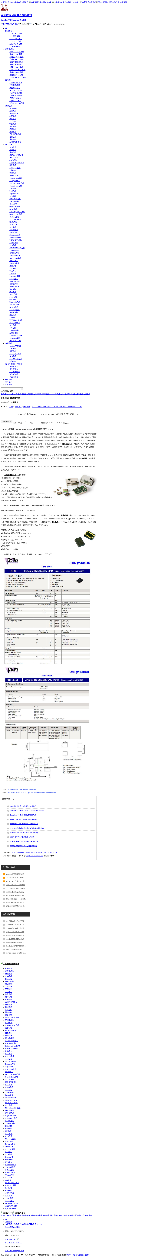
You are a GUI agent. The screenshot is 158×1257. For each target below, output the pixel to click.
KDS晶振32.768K (15, 34)
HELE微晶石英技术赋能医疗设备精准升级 (24, 824)
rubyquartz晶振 (14, 255)
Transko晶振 (13, 230)
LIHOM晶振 (14, 250)
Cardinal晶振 (14, 217)
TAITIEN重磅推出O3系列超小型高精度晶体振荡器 (27, 828)
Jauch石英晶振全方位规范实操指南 (16, 921)
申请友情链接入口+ (12, 1227)
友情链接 (8, 1222)
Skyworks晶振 (14, 338)
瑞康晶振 (12, 152)
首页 (7, 28)
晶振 (34, 1224)
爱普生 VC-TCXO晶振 (17, 77)
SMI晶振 (12, 268)
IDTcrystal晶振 (14, 181)
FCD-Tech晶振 (14, 323)
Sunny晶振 (9, 1198)
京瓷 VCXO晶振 (15, 93)
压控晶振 (12, 351)
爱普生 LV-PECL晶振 (17, 70)
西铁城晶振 (13, 114)
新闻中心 (18, 407)
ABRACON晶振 (56, 394)
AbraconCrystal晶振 (16, 163)
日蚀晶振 (12, 170)
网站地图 (108, 2)
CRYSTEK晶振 (15, 199)
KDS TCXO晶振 (15, 39)
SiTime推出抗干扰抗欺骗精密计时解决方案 (16, 902)
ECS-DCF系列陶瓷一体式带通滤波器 (16, 928)
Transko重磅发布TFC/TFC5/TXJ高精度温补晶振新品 (27, 810)
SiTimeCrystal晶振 (16, 178)
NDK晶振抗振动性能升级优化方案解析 (23, 806)
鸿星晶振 (12, 126)
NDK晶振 (13, 108)
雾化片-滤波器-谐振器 (13, 364)
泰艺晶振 (12, 121)
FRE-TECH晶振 (15, 219)
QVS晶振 (12, 292)
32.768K (39, 1224)
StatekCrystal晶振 (15, 186)
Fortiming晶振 (14, 281)
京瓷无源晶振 (14, 85)
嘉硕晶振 (12, 137)
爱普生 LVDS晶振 (16, 72)
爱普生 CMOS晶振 (16, 67)
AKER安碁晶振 (15, 142)
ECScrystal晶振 (15, 168)
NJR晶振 (8, 1196)
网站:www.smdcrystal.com (14, 1251)
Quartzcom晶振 (14, 206)
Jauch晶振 (13, 160)
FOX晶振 (12, 191)
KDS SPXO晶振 (15, 41)
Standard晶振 (14, 305)
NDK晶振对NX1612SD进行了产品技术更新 (22, 789)
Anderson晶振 (14, 310)
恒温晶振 (12, 361)
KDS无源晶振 (14, 36)
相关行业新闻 (9, 867)
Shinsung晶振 (14, 263)
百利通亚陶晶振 (15, 134)
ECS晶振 (65, 394)
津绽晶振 (12, 139)
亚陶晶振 (4, 394)
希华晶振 (12, 129)
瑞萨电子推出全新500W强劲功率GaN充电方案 (16, 885)
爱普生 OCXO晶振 (16, 57)
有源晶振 (8, 343)
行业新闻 (8, 379)
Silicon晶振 (13, 279)
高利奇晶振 (13, 157)
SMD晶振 (8, 106)
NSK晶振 (11, 394)
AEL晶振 (12, 227)
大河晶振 (12, 119)
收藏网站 (92, 2)
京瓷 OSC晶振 (14, 88)
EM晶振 (12, 317)
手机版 (15, 24)
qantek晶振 (13, 209)
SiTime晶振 (72, 394)
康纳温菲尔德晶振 (16, 155)
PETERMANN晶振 (16, 320)
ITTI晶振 (12, 266)
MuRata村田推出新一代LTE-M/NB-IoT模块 (16, 878)
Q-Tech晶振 (13, 307)
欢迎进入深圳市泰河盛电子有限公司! (15, 2)
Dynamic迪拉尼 (15, 341)
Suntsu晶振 (13, 232)
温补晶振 (12, 348)
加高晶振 (12, 132)
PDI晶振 (12, 271)
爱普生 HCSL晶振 (16, 75)
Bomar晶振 (13, 294)
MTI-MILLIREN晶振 (17, 248)
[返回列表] (6, 423)
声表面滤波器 (14, 372)
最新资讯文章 (9, 914)
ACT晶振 (12, 245)
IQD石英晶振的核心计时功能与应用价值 (16, 932)
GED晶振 (13, 299)
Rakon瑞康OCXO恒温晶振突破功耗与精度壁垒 (16, 925)
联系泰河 (8, 385)
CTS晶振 (12, 147)
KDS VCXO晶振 (15, 44)
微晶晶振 (12, 150)
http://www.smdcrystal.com (34, 856)
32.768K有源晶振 (15, 359)
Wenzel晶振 (13, 312)
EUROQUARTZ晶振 (17, 212)
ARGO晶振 (13, 333)
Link (6, 1219)
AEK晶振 (13, 196)
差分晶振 (12, 356)
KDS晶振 (8, 31)
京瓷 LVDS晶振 (15, 98)
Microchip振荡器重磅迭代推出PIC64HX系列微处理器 (16, 874)
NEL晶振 (12, 315)
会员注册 (123, 2)
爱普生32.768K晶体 (16, 52)
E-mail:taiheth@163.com (13, 1243)
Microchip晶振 (14, 276)
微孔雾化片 (13, 369)
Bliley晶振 (13, 297)
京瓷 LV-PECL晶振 (16, 103)
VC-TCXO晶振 (15, 354)
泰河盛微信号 (46, 2)
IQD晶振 (12, 274)
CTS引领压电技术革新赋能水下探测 (22, 837)
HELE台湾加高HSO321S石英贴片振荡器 (23, 846)
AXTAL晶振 (14, 330)
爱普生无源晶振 (15, 64)
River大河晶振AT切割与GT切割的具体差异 (16, 949)
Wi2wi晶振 (13, 225)
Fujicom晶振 (13, 194)
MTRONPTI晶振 (15, 240)
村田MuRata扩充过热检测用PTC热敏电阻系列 (16, 895)
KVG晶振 (13, 222)
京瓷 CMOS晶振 (15, 95)
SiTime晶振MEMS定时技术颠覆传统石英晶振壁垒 (16, 935)
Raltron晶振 (13, 243)
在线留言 (76, 2)
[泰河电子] (4, 10)
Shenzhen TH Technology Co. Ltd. (13, 20)
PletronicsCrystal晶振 (16, 183)
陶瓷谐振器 (13, 377)
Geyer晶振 (13, 204)
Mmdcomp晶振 (14, 235)
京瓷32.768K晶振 (15, 83)
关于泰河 (8, 382)
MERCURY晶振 (15, 237)
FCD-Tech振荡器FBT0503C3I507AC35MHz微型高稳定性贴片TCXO (57, 407)
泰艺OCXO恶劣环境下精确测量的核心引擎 (24, 841)
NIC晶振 (12, 289)
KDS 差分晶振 (14, 46)
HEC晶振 (12, 325)
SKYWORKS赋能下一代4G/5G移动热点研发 (16, 899)
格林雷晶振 (13, 175)
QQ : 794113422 (11, 1239)
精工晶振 (12, 111)
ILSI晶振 (12, 188)
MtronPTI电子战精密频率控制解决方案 (16, 881)
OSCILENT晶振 (15, 258)
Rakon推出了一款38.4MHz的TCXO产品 (23, 815)
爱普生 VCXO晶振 (16, 59)
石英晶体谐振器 (26, 1224)
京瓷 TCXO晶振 (15, 90)
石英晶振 (8, 145)
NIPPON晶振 (14, 286)
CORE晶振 (13, 284)
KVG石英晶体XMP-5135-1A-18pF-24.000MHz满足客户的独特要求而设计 (32, 792)
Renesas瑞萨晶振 (15, 336)
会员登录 (115, 2)
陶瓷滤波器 (13, 374)
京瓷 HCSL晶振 (15, 101)
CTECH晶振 (14, 253)
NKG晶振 (8, 1134)
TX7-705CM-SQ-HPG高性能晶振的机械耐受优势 (16, 953)
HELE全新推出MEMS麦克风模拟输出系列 (24, 819)
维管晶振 (12, 165)
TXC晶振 (12, 124)
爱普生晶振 (9, 49)
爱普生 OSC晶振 (15, 54)
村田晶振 (12, 116)
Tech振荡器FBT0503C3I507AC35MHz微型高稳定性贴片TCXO (36, 852)
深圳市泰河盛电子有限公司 (16, 15)
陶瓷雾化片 (13, 366)
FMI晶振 (12, 328)
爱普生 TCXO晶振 (16, 62)
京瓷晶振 (8, 80)
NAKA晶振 (13, 261)
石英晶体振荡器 (15, 346)
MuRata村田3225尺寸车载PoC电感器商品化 (24, 832)
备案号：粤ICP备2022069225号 (78, 1255)
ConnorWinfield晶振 (42, 394)
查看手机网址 (26, 423)
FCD (13, 852)
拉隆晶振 (12, 173)
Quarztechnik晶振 (15, 214)
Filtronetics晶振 (14, 302)
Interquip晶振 (14, 201)
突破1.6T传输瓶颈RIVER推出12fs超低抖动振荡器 (16, 906)
